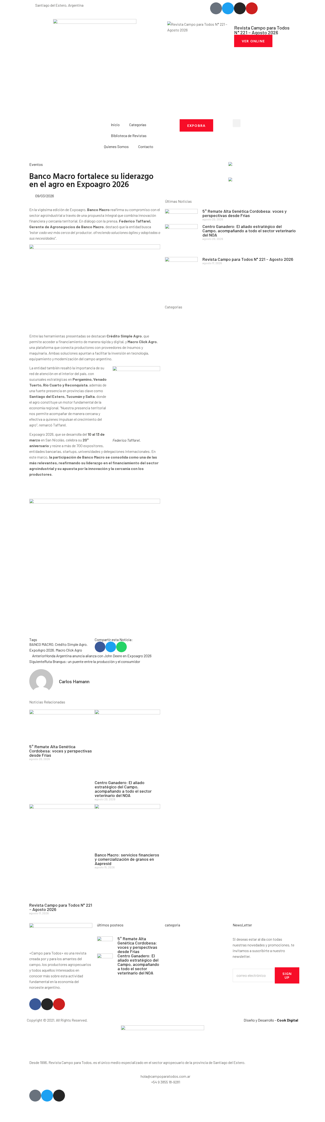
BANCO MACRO (41, 644)
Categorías (137, 124)
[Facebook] (35, 1004)
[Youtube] (59, 1004)
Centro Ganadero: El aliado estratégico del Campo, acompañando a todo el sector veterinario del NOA (123, 789)
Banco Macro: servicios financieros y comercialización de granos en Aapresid (127, 859)
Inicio (115, 124)
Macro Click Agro (69, 650)
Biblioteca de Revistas (129, 135)
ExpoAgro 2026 (41, 650)
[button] (237, 123)
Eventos (36, 164)
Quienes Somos (116, 146)
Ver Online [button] (253, 41)
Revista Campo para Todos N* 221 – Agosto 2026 (60, 907)
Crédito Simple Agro (71, 644)
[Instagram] (47, 1004)
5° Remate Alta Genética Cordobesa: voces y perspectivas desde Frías (60, 751)
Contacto (145, 146)
